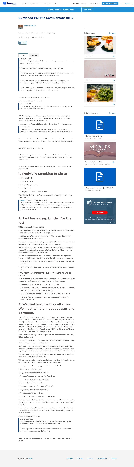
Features (76, 3)
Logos (30, 458)
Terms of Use (102, 458)
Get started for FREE (110, 3)
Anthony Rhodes (30, 26)
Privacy (90, 458)
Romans (22, 200)
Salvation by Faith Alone (93, 162)
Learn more (87, 9)
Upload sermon (94, 3)
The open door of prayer (93, 136)
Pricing (83, 3)
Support (114, 458)
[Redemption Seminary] (100, 211)
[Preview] (113, 162)
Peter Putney (89, 138)
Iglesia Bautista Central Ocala (94, 164)
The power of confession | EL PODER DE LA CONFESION (105, 188)
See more (112, 33)
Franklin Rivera (89, 190)
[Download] (114, 56)
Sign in (127, 3)
